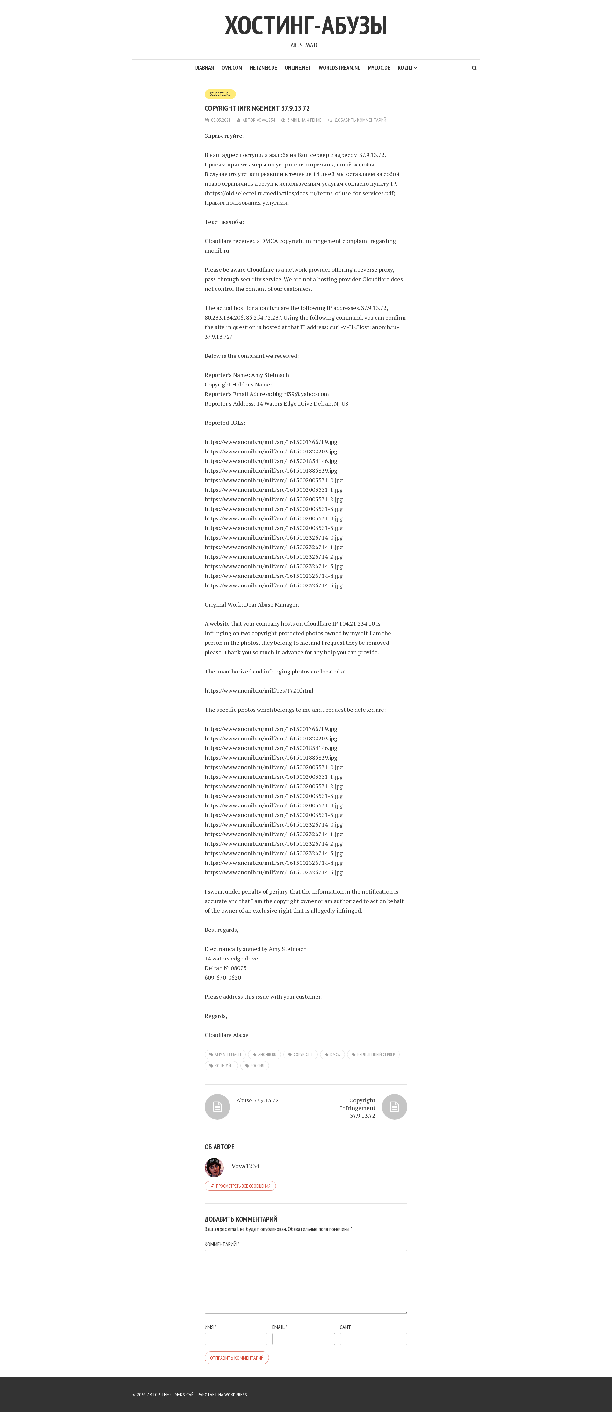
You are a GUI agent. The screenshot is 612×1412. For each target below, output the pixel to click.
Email (279, 1327)
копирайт (224, 1066)
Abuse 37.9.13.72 (258, 1100)
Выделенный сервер (376, 1054)
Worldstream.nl (339, 67)
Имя (210, 1327)
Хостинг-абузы (306, 24)
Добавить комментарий (360, 120)
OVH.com (232, 67)
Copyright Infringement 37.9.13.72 (357, 1107)
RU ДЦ (405, 67)
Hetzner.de (263, 67)
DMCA (335, 1054)
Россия (257, 1066)
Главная (204, 67)
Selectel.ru (220, 94)
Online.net (298, 67)
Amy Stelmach (228, 1054)
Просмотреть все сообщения (243, 1186)
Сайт (345, 1327)
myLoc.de (379, 67)
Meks (180, 1394)
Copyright (303, 1054)
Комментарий (222, 1244)
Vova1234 (266, 120)
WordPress (235, 1394)
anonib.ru (267, 1054)
